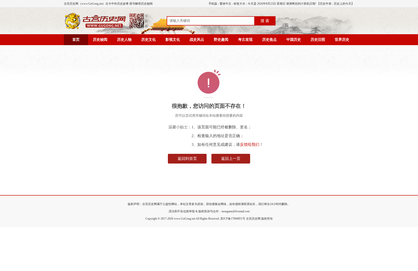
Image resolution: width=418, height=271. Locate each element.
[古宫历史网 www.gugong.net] (106, 28)
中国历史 (293, 39)
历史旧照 (318, 39)
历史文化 (148, 39)
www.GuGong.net (184, 218)
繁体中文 (225, 3)
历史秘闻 (100, 39)
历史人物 (124, 39)
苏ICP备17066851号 (232, 218)
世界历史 (342, 39)
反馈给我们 (249, 144)
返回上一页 (230, 158)
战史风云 (197, 39)
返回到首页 (187, 158)
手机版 (213, 3)
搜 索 (265, 21)
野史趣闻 (221, 39)
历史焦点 (269, 39)
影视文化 (172, 39)
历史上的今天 (342, 3)
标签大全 (239, 3)
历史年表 (325, 3)
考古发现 (245, 39)
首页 (76, 39)
